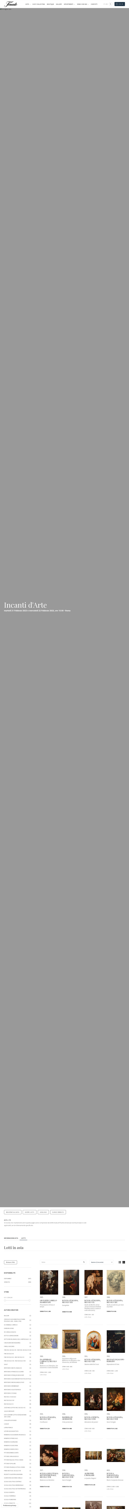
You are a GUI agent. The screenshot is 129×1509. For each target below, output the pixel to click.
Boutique (50, 4)
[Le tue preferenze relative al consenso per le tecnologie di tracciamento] (10, 1505)
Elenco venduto (58, 1212)
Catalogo (43, 1212)
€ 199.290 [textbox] (9, 1297)
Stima (6, 1292)
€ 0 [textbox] (5, 1297)
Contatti (94, 4)
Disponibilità (9, 1273)
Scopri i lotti (29, 1212)
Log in (121, 4)
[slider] (5, 1300)
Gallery (59, 4)
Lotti (23, 1238)
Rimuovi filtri (10, 1262)
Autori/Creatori (11, 1310)
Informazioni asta (11, 1238)
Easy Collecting (39, 4)
